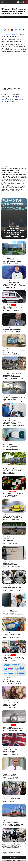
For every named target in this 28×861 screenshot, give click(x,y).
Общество (4, 17)
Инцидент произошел (9, 34)
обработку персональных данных (9, 850)
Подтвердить (14, 857)
